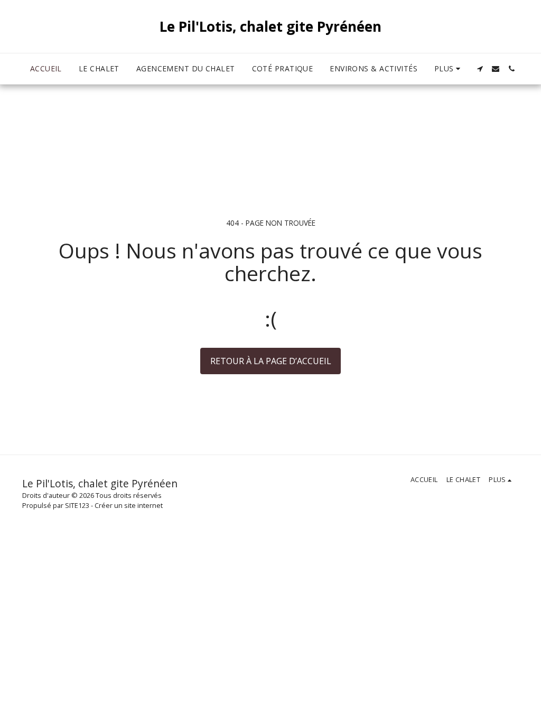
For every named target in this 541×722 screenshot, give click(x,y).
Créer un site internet (129, 505)
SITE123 (77, 505)
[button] (479, 68)
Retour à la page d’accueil (270, 361)
